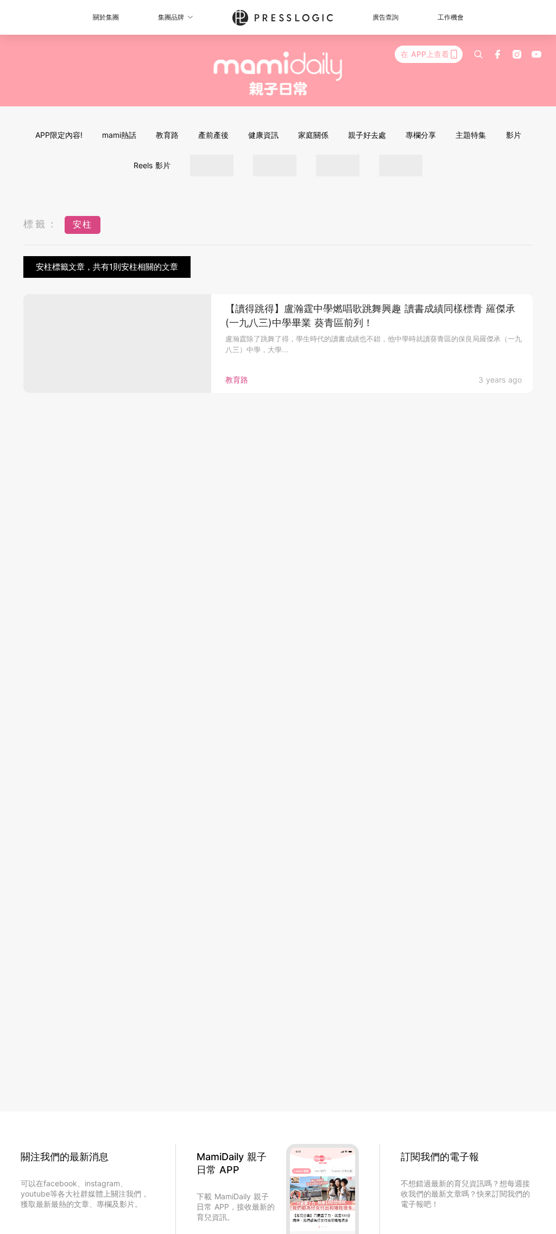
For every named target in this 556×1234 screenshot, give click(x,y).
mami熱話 (119, 134)
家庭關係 (313, 134)
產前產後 (213, 134)
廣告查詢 (385, 17)
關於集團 (106, 17)
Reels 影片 (152, 165)
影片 (513, 134)
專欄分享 (421, 134)
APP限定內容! (59, 134)
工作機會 (451, 17)
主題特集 (471, 134)
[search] (478, 54)
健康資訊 (263, 134)
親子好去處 (367, 134)
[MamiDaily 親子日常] (278, 73)
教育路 (167, 134)
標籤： (41, 224)
